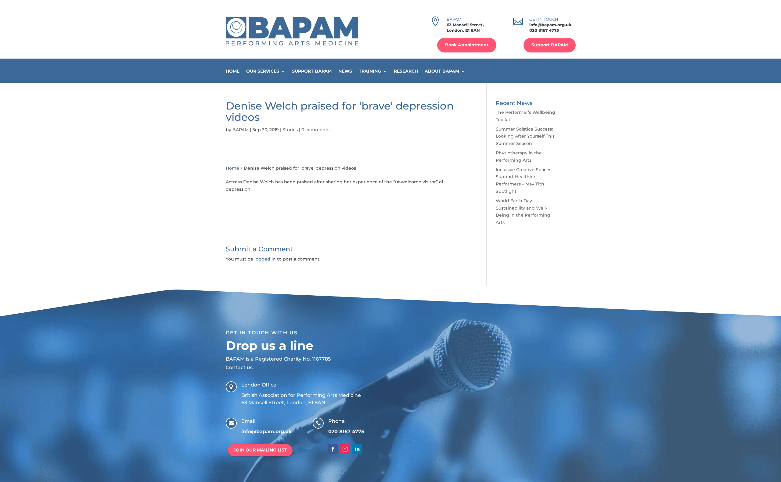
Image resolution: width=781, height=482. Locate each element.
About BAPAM (442, 71)
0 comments (315, 129)
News (345, 71)
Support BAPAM (549, 45)
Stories (290, 129)
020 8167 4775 (544, 30)
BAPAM (240, 129)
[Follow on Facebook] (333, 449)
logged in (265, 259)
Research (406, 71)
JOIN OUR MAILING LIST (260, 450)
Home (232, 71)
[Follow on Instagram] (345, 449)
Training (370, 71)
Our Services (262, 71)
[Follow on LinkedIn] (357, 449)
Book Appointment (466, 45)
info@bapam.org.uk (550, 24)
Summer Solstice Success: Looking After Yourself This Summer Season (525, 136)
